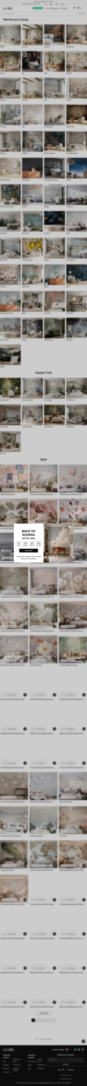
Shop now (28, 550)
